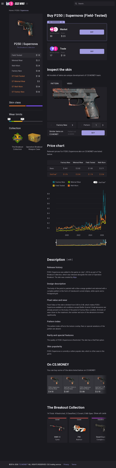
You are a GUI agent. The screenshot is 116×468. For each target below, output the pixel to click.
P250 (17, 10)
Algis (75, 277)
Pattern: (87, 125)
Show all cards (100, 413)
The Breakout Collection (17, 148)
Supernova (30, 44)
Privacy (66, 464)
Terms (74, 464)
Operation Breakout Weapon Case (34, 148)
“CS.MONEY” (23, 464)
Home (11, 10)
